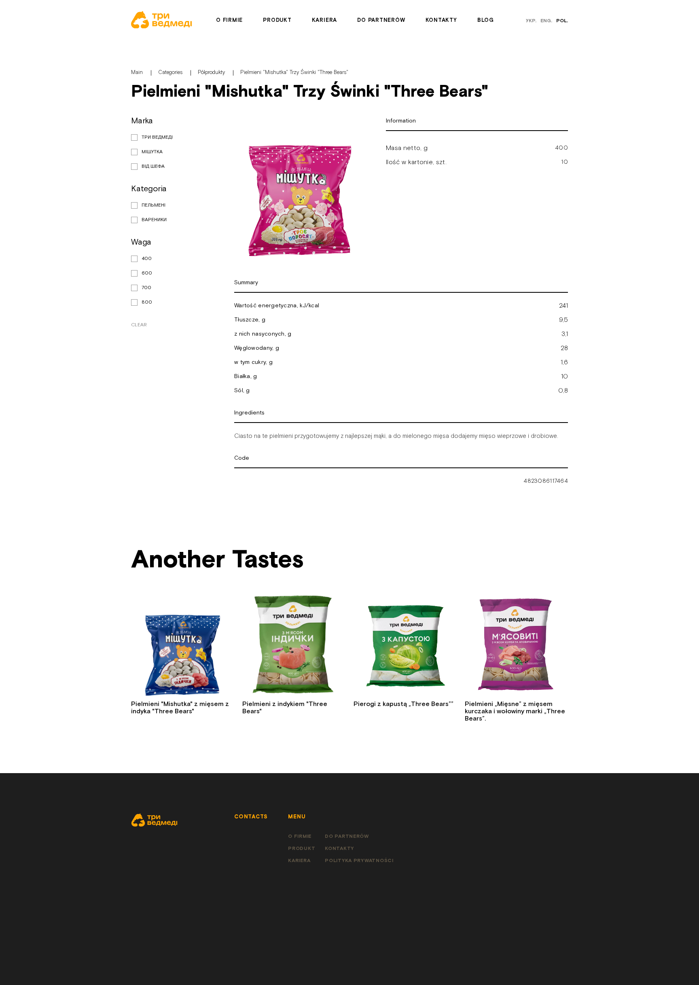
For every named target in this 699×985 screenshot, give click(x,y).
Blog (485, 20)
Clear (138, 325)
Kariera (324, 20)
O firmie (229, 20)
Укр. (531, 21)
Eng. (546, 21)
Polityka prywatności (359, 861)
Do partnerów (381, 20)
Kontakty (441, 20)
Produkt (277, 20)
